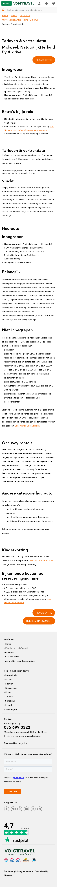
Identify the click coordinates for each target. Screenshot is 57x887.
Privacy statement (24, 871)
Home (5, 15)
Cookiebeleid (41, 871)
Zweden (9, 696)
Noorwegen (11, 688)
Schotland (10, 700)
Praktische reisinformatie (17, 648)
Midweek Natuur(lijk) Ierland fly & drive (20, 19)
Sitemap (8, 875)
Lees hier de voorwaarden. (27, 425)
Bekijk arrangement (39, 620)
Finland (8, 692)
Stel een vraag (12, 656)
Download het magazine (15, 743)
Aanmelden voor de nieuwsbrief (20, 661)
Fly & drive (25, 15)
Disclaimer (9, 871)
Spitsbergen (11, 709)
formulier (36, 736)
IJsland (8, 679)
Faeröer (9, 683)
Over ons (9, 652)
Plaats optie (44, 60)
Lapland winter (12, 675)
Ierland (14, 15)
